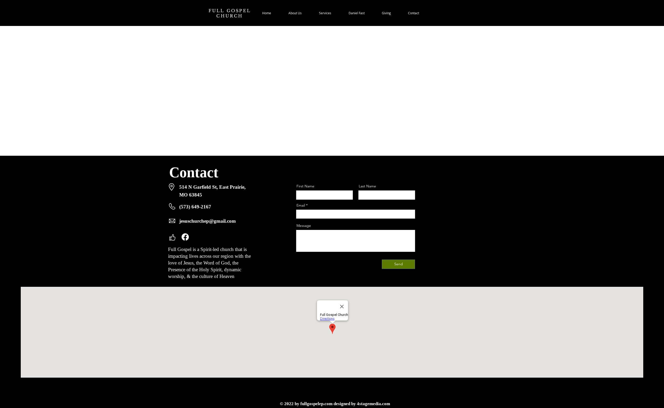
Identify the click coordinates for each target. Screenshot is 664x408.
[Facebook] (185, 237)
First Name (305, 186)
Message (303, 225)
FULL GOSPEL (230, 10)
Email (300, 205)
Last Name (367, 186)
